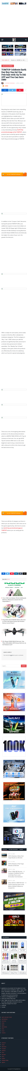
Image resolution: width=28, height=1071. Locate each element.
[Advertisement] (14, 21)
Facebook (3, 1005)
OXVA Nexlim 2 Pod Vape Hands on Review (16, 864)
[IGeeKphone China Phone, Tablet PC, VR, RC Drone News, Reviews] (14, 39)
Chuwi (3, 1044)
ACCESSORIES (7, 66)
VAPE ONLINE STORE (7, 1017)
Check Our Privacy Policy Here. (8, 998)
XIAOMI (21, 849)
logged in (12, 655)
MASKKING (4, 1027)
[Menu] (2, 39)
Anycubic (4, 1054)
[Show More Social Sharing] (25, 90)
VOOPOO (4, 1021)
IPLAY (3, 1031)
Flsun (3, 1052)
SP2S (3, 1029)
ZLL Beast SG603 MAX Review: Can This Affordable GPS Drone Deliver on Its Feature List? (14, 643)
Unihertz (4, 1050)
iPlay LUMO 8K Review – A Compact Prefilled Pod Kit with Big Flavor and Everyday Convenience (16, 874)
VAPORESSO (4, 1019)
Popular (5, 849)
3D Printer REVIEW (13, 849)
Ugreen (3, 1062)
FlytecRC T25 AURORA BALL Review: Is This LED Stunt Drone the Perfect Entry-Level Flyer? (14, 621)
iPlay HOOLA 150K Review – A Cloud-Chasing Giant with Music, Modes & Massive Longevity (17, 885)
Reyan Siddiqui (10, 83)
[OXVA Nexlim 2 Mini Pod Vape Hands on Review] (4, 855)
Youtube (3, 1007)
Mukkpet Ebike (5, 1060)
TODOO (3, 1032)
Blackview (4, 1046)
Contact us (3, 996)
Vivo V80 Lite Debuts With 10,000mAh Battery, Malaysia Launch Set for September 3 (14, 599)
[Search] (26, 39)
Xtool (3, 1056)
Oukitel (3, 1058)
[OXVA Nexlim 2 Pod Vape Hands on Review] (4, 863)
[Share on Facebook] (5, 90)
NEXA (3, 1025)
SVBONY (4, 1042)
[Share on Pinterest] (19, 90)
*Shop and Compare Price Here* (9, 1003)
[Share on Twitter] (12, 90)
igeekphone (17, 1069)
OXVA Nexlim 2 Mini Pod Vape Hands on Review (15, 857)
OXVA (3, 1023)
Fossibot (4, 1048)
